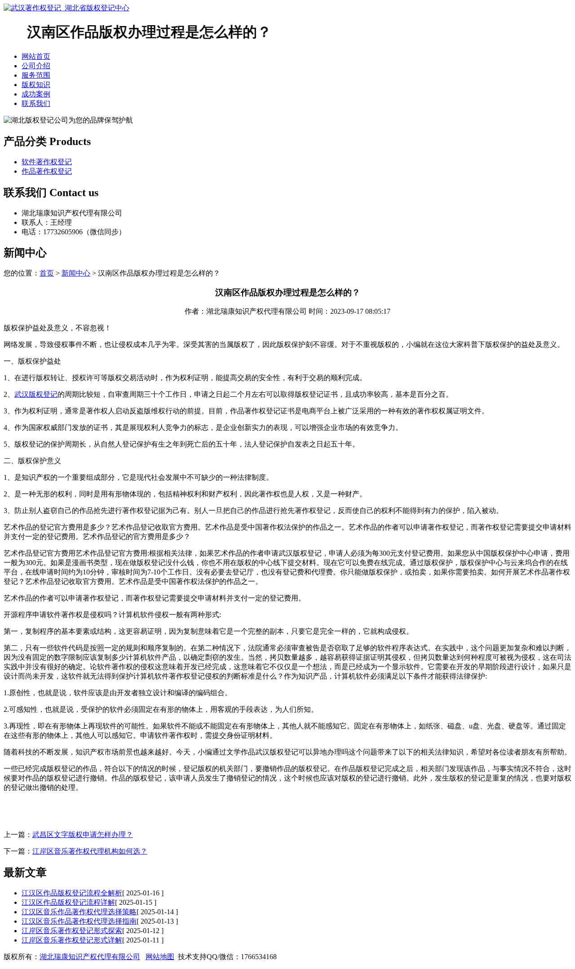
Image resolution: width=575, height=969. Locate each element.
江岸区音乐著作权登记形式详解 (72, 940)
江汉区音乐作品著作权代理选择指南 (79, 921)
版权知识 (36, 84)
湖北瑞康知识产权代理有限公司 (90, 956)
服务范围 (36, 75)
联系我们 (36, 103)
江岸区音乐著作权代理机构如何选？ (89, 851)
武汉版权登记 (36, 394)
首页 (47, 273)
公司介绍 (36, 66)
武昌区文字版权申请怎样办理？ (82, 834)
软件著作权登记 (47, 162)
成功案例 (36, 94)
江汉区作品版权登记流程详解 (68, 902)
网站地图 (160, 956)
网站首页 (36, 56)
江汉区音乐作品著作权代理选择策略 (79, 912)
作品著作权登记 (47, 171)
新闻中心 (76, 273)
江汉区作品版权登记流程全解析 (72, 893)
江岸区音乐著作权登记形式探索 (72, 930)
